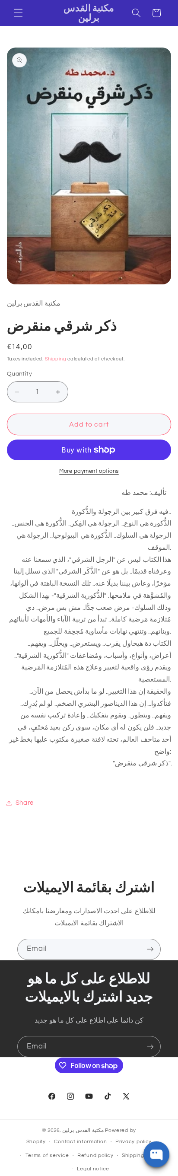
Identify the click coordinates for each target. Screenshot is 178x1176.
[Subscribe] (150, 949)
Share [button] (25, 803)
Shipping (56, 359)
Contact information (80, 1141)
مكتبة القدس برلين (82, 1130)
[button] (18, 13)
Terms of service (47, 1155)
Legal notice (93, 1168)
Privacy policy (133, 1141)
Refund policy (95, 1155)
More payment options (89, 471)
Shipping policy (141, 1155)
